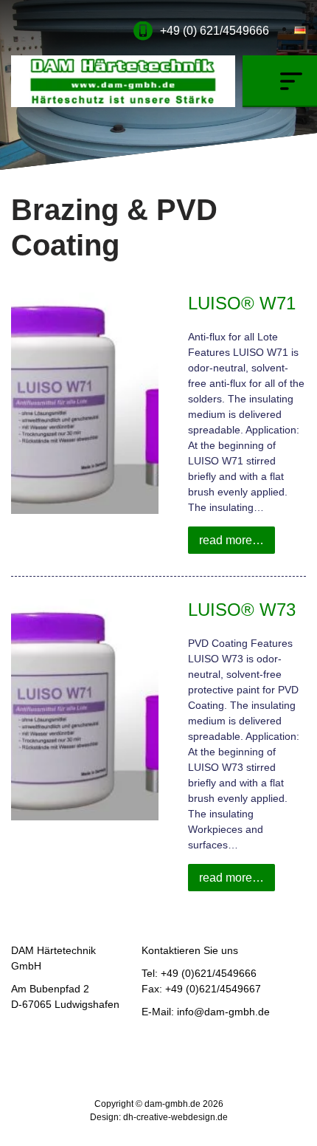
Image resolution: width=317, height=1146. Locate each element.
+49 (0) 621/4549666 (214, 30)
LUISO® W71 (242, 303)
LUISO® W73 (242, 610)
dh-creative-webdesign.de (175, 1117)
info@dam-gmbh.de (223, 1012)
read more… (231, 540)
